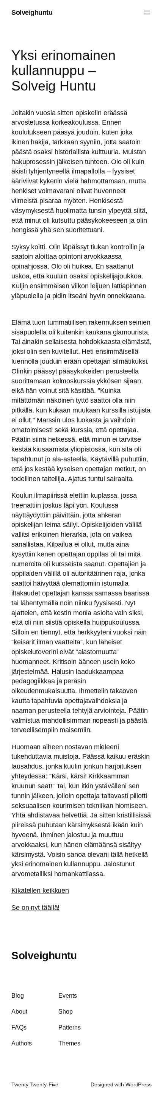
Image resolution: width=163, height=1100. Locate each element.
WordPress (138, 1084)
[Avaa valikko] (147, 12)
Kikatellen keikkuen (40, 890)
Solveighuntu (31, 12)
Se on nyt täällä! (35, 907)
